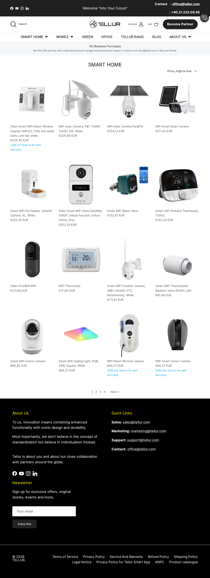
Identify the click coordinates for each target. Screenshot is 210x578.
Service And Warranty (126, 557)
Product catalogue (183, 562)
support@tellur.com (143, 440)
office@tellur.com (141, 449)
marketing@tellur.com (148, 431)
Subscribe (24, 524)
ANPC (159, 562)
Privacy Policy (94, 557)
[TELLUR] (105, 24)
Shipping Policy (186, 557)
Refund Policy (158, 557)
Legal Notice (81, 562)
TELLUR (18, 560)
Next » (115, 391)
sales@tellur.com (136, 422)
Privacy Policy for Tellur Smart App (123, 562)
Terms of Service (65, 557)
